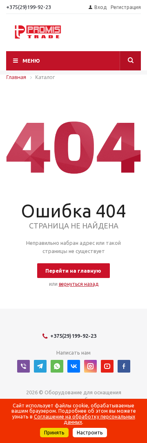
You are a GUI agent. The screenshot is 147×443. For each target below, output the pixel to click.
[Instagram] (90, 366)
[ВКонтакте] (73, 366)
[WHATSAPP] (57, 366)
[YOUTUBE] (107, 366)
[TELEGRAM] (40, 366)
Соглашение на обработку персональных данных (84, 419)
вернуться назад (78, 284)
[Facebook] (124, 366)
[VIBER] (23, 366)
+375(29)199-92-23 (28, 7)
